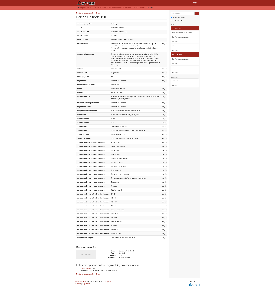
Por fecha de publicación (180, 37)
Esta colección (178, 20)
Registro (175, 85)
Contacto (78, 284)
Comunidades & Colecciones (182, 33)
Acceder (175, 81)
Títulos (174, 46)
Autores (175, 41)
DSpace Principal (86, 8)
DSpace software (80, 281)
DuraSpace (107, 281)
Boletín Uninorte (139, 8)
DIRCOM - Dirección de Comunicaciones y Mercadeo (113, 8)
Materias (175, 50)
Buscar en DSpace (179, 18)
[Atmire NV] (194, 284)
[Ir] (196, 13)
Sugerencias (86, 284)
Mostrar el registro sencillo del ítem (88, 13)
